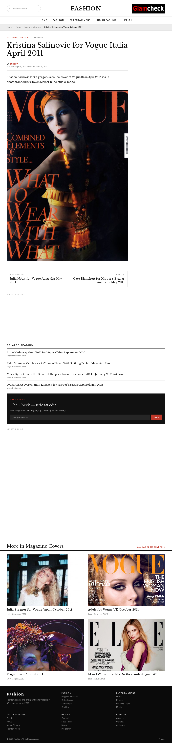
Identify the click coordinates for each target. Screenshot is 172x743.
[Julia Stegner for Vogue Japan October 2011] (45, 580)
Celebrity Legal (123, 704)
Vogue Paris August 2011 (25, 674)
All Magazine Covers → (151, 547)
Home (43, 20)
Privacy (162, 739)
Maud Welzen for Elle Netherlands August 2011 (123, 674)
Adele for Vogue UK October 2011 (113, 609)
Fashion (86, 8)
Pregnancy (66, 729)
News (18, 27)
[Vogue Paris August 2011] (45, 645)
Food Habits (66, 722)
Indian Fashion (106, 20)
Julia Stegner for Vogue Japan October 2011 (39, 609)
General (65, 718)
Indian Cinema (13, 725)
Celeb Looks (67, 700)
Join (156, 417)
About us (120, 718)
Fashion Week (13, 729)
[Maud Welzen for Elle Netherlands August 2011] (126, 645)
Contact (119, 722)
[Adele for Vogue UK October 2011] (126, 580)
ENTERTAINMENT (80, 20)
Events (119, 700)
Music (119, 707)
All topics (120, 725)
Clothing (65, 707)
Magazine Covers (32, 27)
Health (127, 20)
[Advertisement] (86, 318)
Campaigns (66, 704)
